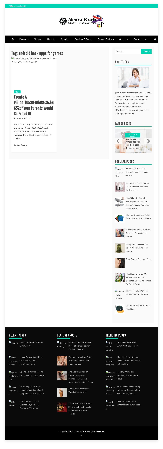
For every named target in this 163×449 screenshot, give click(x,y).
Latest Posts (123, 123)
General (122, 39)
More (17, 92)
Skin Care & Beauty (83, 39)
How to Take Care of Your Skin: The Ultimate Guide (133, 142)
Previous (118, 141)
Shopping (65, 39)
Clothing (38, 39)
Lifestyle (51, 39)
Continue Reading (20, 145)
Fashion (22, 39)
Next (148, 141)
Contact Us (139, 39)
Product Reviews (106, 39)
